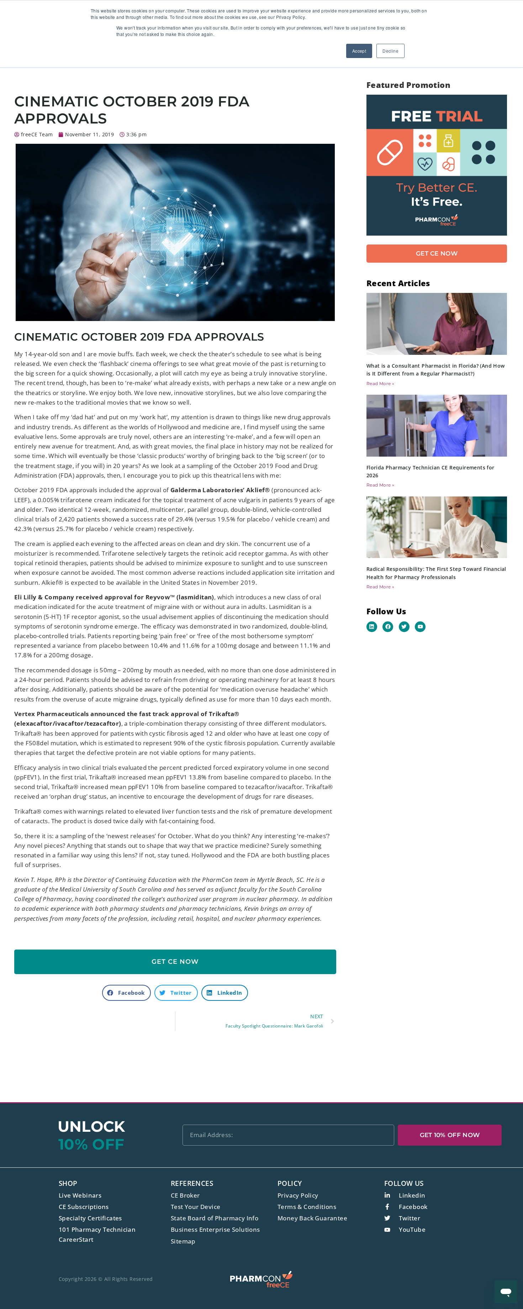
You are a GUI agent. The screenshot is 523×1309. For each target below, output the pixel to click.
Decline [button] (390, 51)
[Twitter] (404, 626)
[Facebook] (387, 626)
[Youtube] (420, 626)
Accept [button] (359, 51)
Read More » (380, 383)
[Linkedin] (371, 626)
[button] (126, 993)
